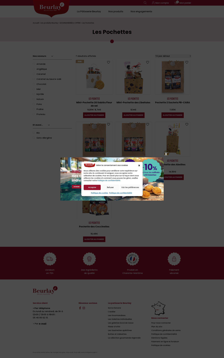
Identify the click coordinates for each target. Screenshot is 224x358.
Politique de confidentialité (120, 193)
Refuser (110, 187)
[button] (139, 165)
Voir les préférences (130, 187)
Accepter (92, 187)
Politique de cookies (99, 193)
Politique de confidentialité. (109, 180)
